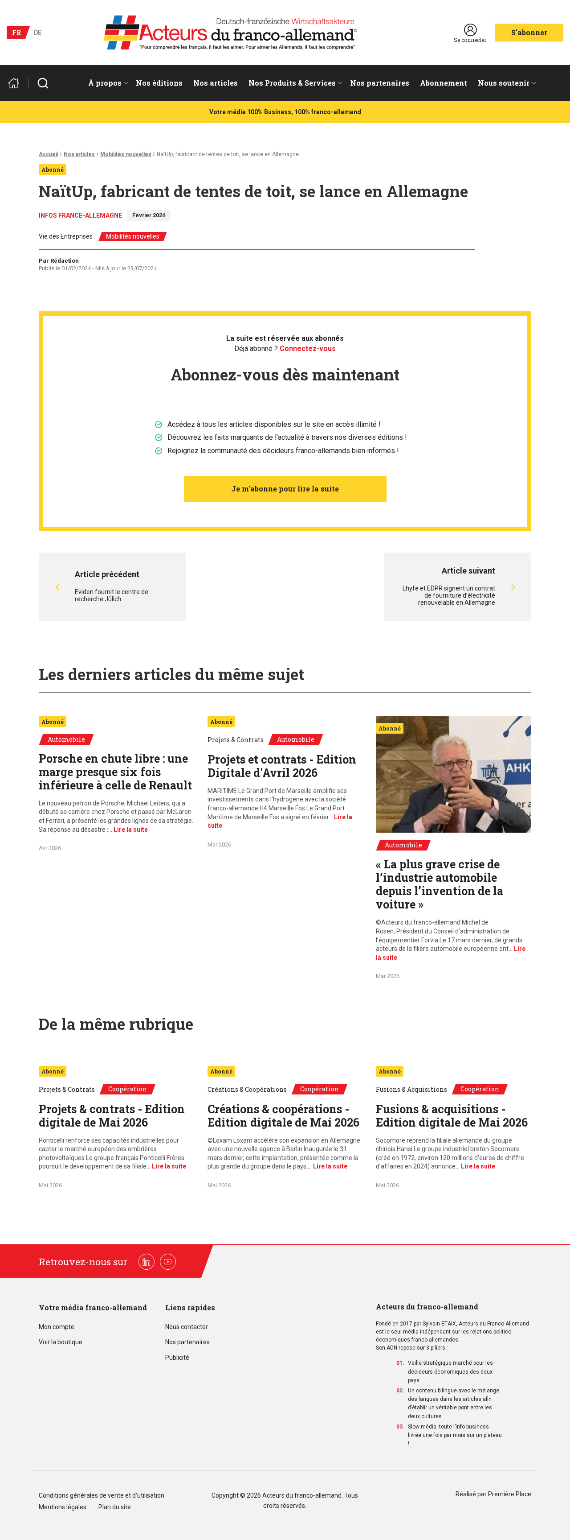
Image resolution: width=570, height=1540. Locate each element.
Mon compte (56, 1327)
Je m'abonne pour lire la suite (285, 488)
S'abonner (529, 32)
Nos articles (215, 82)
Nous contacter (186, 1327)
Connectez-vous (308, 348)
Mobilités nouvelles (125, 154)
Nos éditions (159, 82)
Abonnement (443, 82)
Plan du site (114, 1507)
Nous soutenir (503, 82)
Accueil (48, 154)
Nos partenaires (379, 82)
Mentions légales (62, 1507)
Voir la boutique (60, 1342)
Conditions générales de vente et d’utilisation (102, 1495)
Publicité (177, 1357)
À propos (105, 82)
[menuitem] (106, 83)
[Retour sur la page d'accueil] (17, 83)
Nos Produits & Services (292, 82)
